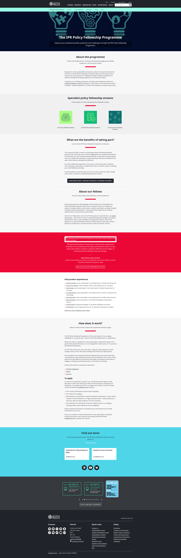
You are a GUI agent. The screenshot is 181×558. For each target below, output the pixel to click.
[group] (72, 488)
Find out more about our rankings (90, 504)
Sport (94, 5)
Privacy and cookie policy (121, 535)
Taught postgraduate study (100, 532)
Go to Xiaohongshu (64, 532)
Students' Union (97, 541)
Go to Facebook (49, 528)
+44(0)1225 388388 (75, 539)
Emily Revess (70, 307)
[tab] (82, 499)
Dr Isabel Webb (71, 293)
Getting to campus (78, 541)
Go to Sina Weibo (57, 532)
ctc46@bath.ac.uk (98, 456)
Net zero (68, 374)
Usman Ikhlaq (70, 304)
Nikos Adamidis (71, 300)
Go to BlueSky (53, 528)
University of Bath (55, 4)
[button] (79, 499)
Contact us (95, 528)
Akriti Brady (69, 288)
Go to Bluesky (96, 467)
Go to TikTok (49, 532)
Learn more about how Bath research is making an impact (90, 181)
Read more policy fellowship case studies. (77, 310)
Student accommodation (99, 543)
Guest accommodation (99, 546)
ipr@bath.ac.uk (83, 387)
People (96, 9)
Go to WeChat (53, 532)
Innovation (86, 5)
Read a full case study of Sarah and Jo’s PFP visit (90, 267)
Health (68, 371)
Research (77, 5)
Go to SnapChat (64, 528)
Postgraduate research (99, 535)
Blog (102, 9)
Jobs (93, 548)
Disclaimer (117, 528)
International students (99, 537)
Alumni (130, 2)
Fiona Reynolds (70, 297)
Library (94, 539)
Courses (70, 5)
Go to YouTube (90, 467)
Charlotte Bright (71, 283)
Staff (106, 2)
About (111, 5)
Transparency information (122, 537)
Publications (89, 9)
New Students (122, 2)
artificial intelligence (71, 83)
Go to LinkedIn (84, 467)
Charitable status (52, 553)
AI (110, 216)
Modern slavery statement (122, 532)
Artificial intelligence (72, 369)
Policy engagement (78, 9)
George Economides (72, 285)
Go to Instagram (57, 528)
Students (113, 2)
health (80, 83)
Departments (103, 5)
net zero (87, 83)
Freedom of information (121, 530)
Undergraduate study (98, 530)
